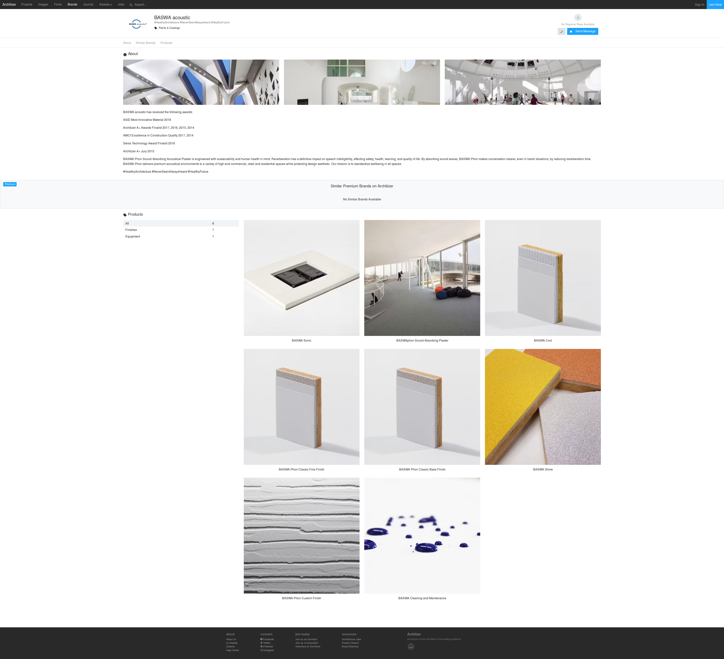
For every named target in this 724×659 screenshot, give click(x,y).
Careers (230, 646)
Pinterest (267, 646)
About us (231, 639)
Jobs (121, 4)
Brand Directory (350, 646)
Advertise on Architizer (307, 646)
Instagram (268, 650)
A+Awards (232, 642)
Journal (88, 4)
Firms (58, 4)
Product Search (350, 642)
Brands (72, 4)
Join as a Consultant (306, 642)
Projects (26, 4)
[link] (181, 223)
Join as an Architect (306, 639)
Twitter (266, 642)
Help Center (232, 650)
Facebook (268, 639)
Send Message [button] (583, 31)
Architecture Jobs (351, 639)
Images (43, 4)
